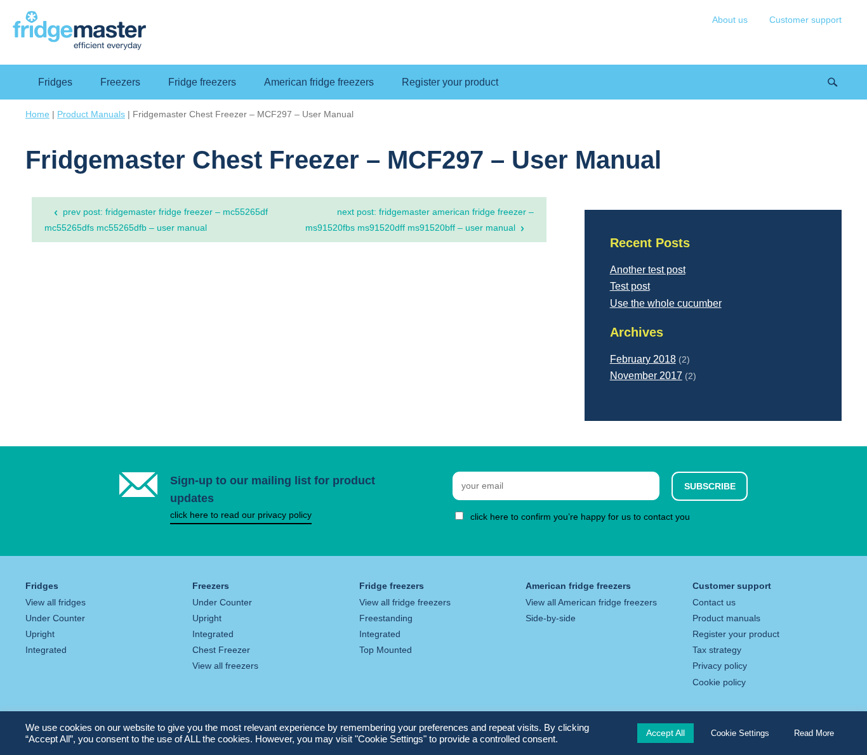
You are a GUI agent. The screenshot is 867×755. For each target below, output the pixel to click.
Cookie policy (719, 682)
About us (730, 20)
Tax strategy (716, 650)
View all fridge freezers (405, 602)
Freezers (120, 82)
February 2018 (643, 359)
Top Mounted (385, 650)
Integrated (46, 650)
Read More (814, 733)
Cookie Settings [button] (740, 733)
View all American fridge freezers (591, 602)
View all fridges (55, 602)
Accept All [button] (665, 733)
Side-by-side (551, 618)
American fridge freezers (319, 82)
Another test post (647, 269)
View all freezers (225, 666)
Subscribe (710, 486)
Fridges (55, 82)
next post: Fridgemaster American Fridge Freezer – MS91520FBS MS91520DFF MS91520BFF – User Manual (419, 220)
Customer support (805, 20)
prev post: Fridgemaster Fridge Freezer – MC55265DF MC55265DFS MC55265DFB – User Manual (156, 220)
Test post (630, 286)
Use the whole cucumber (666, 303)
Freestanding (386, 618)
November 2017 (646, 375)
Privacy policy (719, 666)
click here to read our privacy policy (241, 515)
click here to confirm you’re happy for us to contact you (580, 517)
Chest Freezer (221, 650)
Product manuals (726, 618)
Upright (40, 634)
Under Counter (55, 618)
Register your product (450, 82)
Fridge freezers (202, 82)
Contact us (714, 602)
